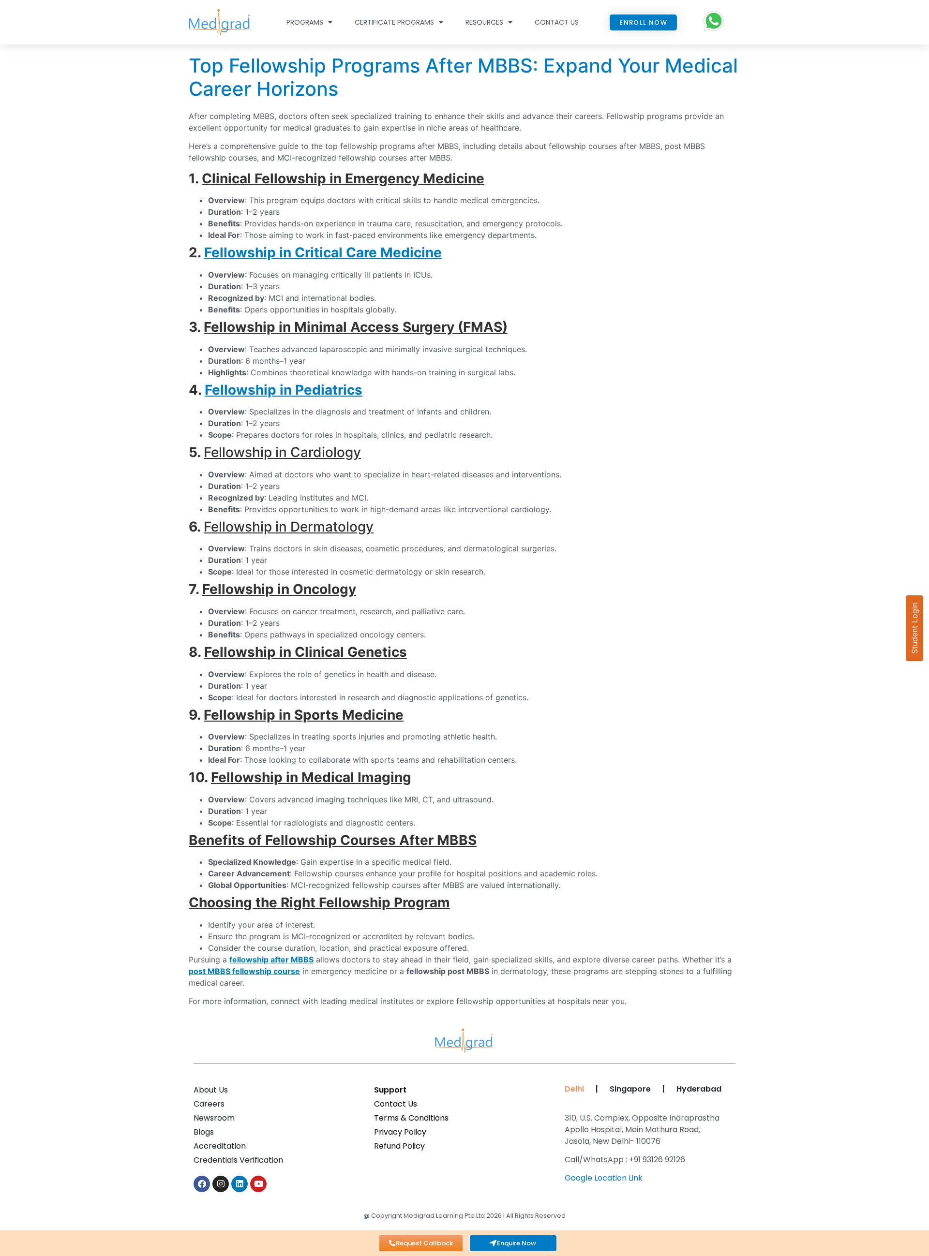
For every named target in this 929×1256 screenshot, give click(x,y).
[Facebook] (202, 1184)
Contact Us (557, 22)
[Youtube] (258, 1184)
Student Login (914, 628)
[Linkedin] (239, 1184)
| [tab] (597, 1088)
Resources (484, 22)
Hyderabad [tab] (698, 1088)
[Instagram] (220, 1184)
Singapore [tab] (630, 1088)
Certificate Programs (394, 22)
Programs (304, 22)
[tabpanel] (645, 1152)
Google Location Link (604, 1177)
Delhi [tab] (572, 1088)
